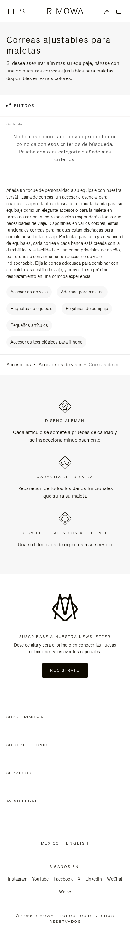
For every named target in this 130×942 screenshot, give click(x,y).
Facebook (63, 879)
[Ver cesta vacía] (119, 11)
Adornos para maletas (82, 292)
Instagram (17, 879)
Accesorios (18, 364)
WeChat (114, 878)
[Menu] (11, 11)
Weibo (65, 892)
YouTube (40, 879)
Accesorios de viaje (29, 292)
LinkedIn (93, 879)
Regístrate (65, 670)
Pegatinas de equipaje (87, 308)
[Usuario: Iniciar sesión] (107, 11)
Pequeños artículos (29, 325)
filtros (23, 105)
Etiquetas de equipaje (31, 308)
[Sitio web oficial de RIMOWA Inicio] (65, 11)
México (51, 843)
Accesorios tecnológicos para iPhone (46, 342)
